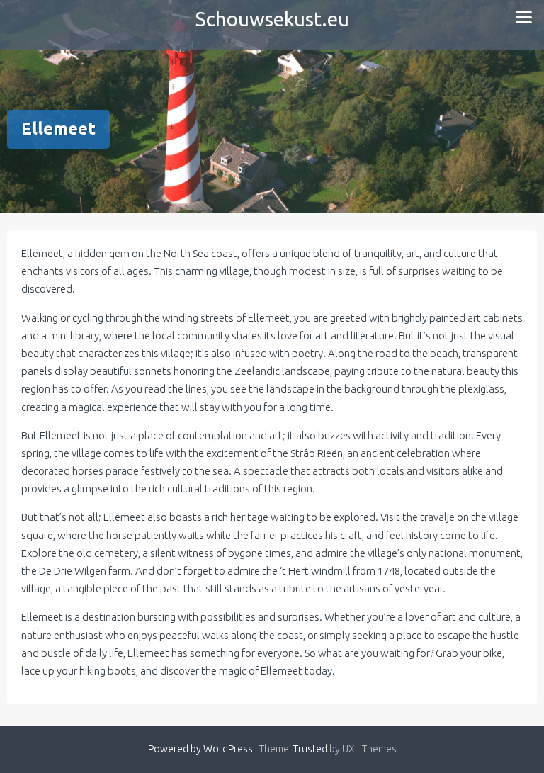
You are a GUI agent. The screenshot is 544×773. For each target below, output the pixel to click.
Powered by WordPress (200, 749)
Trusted (310, 749)
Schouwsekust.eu (272, 19)
